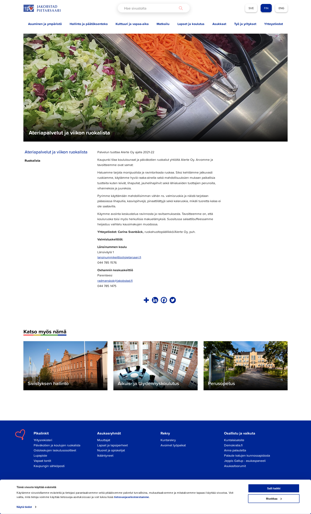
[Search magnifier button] (180, 8)
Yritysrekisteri (43, 440)
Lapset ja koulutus (190, 24)
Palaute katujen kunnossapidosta (247, 455)
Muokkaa (271, 498)
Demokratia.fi (233, 445)
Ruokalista (32, 160)
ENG (281, 8)
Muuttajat (103, 440)
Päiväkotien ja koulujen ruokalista (57, 445)
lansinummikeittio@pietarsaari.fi (119, 257)
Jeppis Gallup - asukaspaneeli (245, 460)
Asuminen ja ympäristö (45, 24)
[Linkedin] (155, 300)
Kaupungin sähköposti (49, 466)
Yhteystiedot (273, 24)
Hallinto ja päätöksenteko (89, 24)
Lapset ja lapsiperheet (112, 445)
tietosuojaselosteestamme (131, 497)
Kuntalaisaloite (234, 440)
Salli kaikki (273, 488)
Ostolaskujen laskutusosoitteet (55, 450)
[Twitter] (173, 300)
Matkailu (163, 24)
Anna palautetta (235, 450)
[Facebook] (164, 300)
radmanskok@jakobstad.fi (115, 280)
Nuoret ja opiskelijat (111, 450)
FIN (266, 8)
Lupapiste (40, 455)
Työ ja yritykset (245, 24)
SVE (251, 8)
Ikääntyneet (105, 455)
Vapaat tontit (42, 460)
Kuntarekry (168, 440)
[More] (146, 300)
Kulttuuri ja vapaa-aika (132, 24)
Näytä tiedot (24, 506)
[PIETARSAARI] (41, 8)
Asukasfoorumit (235, 466)
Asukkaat (219, 24)
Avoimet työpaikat (173, 445)
